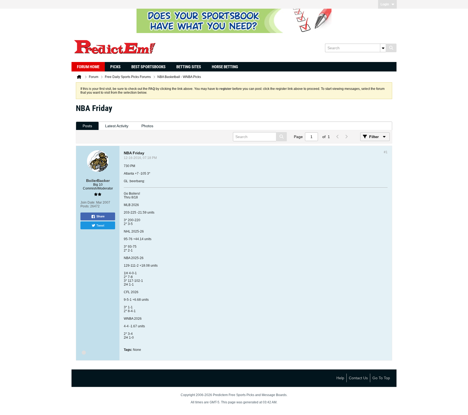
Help (340, 378)
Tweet (100, 225)
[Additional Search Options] (383, 48)
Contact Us (358, 378)
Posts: (84, 206)
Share (100, 216)
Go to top (381, 378)
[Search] (391, 48)
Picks (115, 66)
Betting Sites (188, 66)
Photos (147, 126)
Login (385, 4)
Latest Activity (116, 126)
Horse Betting (225, 66)
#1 (386, 152)
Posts (87, 126)
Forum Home (88, 66)
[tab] (87, 126)
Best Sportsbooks (148, 66)
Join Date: (87, 202)
